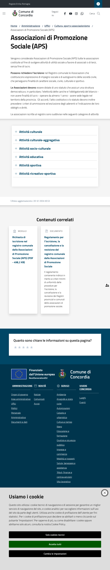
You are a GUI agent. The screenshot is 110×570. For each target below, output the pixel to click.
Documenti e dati (19, 422)
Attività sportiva (30, 165)
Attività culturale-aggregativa (39, 140)
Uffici (47, 26)
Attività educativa (31, 157)
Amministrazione (30, 26)
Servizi (65, 385)
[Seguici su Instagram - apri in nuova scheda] (75, 13)
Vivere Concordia (85, 387)
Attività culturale (30, 132)
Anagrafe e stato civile (65, 401)
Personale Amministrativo (18, 415)
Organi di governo (19, 394)
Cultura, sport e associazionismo (72, 26)
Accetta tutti (55, 544)
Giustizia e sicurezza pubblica (66, 443)
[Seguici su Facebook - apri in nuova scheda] (64, 13)
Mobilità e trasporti (66, 458)
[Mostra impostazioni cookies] (107, 285)
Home (14, 26)
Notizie (37, 394)
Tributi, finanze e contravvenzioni (64, 475)
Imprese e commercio (62, 452)
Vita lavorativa (63, 481)
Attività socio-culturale (35, 148)
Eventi (82, 402)
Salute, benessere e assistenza (66, 465)
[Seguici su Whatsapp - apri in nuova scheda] (81, 13)
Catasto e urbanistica (62, 415)
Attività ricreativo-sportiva (37, 174)
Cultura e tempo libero (64, 424)
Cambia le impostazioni (55, 553)
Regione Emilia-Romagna (19, 3)
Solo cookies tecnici (55, 534)
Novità (42, 385)
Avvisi (37, 403)
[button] (98, 13)
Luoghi (82, 397)
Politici (14, 408)
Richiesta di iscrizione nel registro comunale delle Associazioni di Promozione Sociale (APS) (22, 249)
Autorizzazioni (63, 408)
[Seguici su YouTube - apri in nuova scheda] (69, 13)
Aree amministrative (21, 399)
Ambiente (61, 394)
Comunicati (39, 399)
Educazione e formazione (63, 433)
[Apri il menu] (4, 13)
